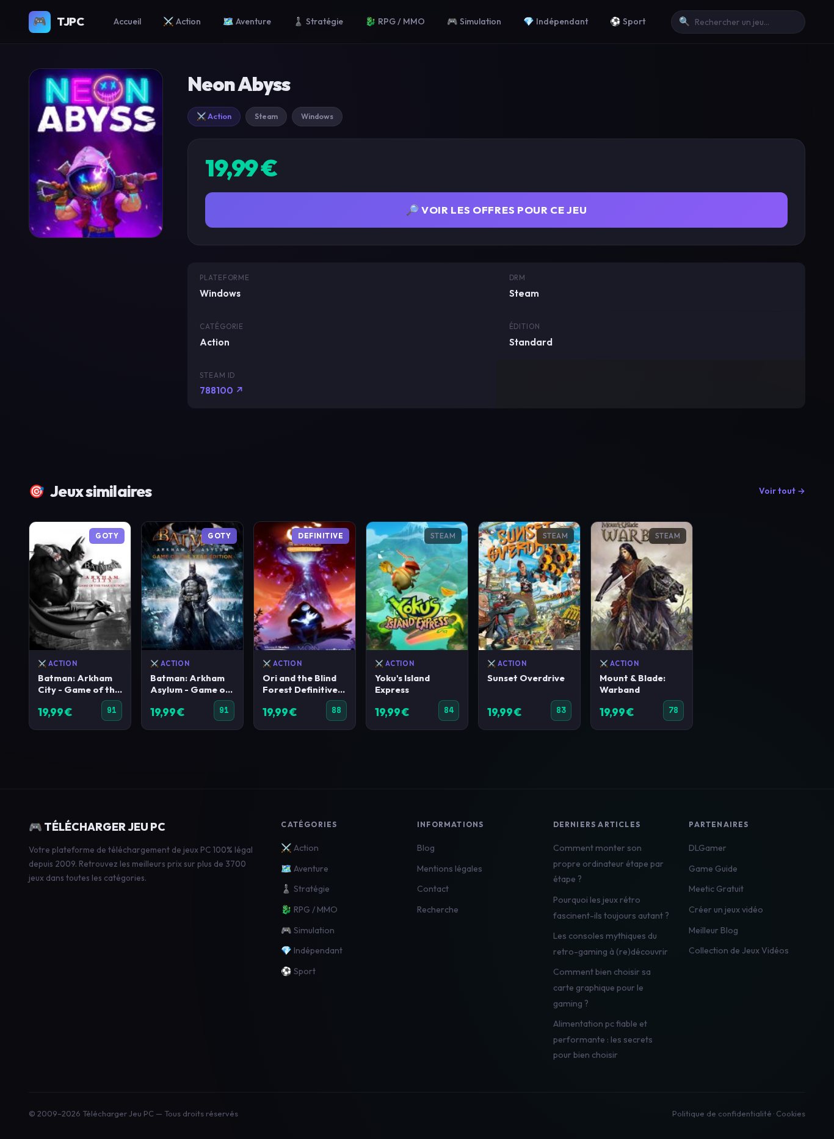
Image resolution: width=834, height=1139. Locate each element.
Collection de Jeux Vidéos (739, 950)
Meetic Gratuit (716, 888)
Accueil (127, 21)
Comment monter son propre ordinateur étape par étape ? (608, 863)
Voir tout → (782, 490)
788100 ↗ (222, 390)
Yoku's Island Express (402, 683)
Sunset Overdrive (526, 678)
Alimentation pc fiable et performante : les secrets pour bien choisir (603, 1039)
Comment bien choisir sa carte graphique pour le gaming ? (602, 987)
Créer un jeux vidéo (726, 909)
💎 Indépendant (555, 21)
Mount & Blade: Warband (632, 683)
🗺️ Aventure (247, 21)
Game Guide (713, 868)
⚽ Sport (627, 21)
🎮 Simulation (474, 21)
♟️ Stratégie (318, 21)
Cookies (790, 1113)
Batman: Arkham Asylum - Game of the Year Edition (190, 689)
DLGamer (708, 847)
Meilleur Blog (713, 930)
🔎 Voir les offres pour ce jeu (496, 209)
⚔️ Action (182, 21)
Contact (433, 888)
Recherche (438, 909)
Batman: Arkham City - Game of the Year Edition (79, 689)
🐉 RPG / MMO (395, 21)
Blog (426, 847)
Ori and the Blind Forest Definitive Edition (300, 689)
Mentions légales (449, 868)
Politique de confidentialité (722, 1113)
